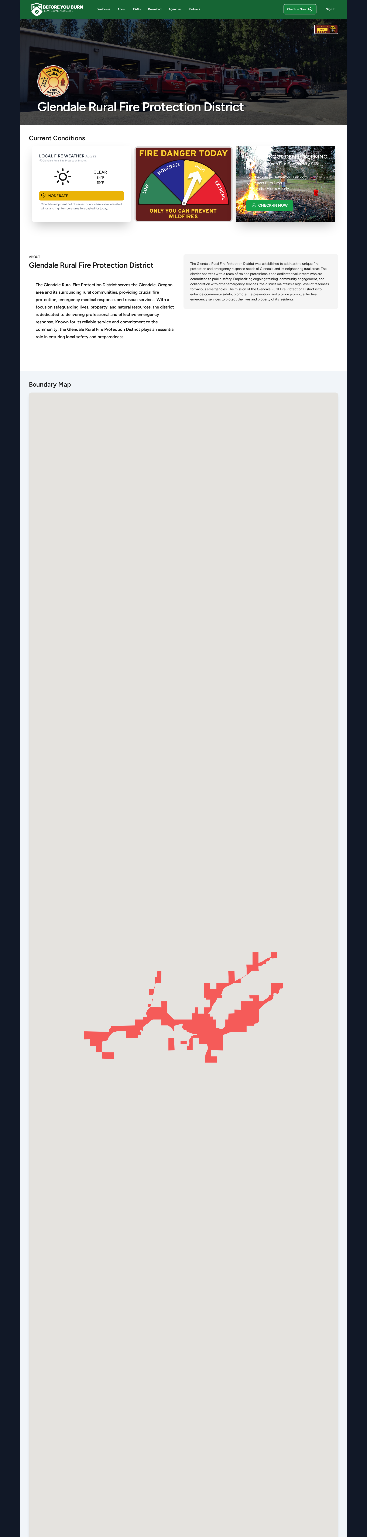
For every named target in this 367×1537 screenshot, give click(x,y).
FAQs (137, 9)
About (121, 9)
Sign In (330, 9)
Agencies (175, 9)
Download (154, 9)
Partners (194, 9)
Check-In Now (273, 205)
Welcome (103, 9)
